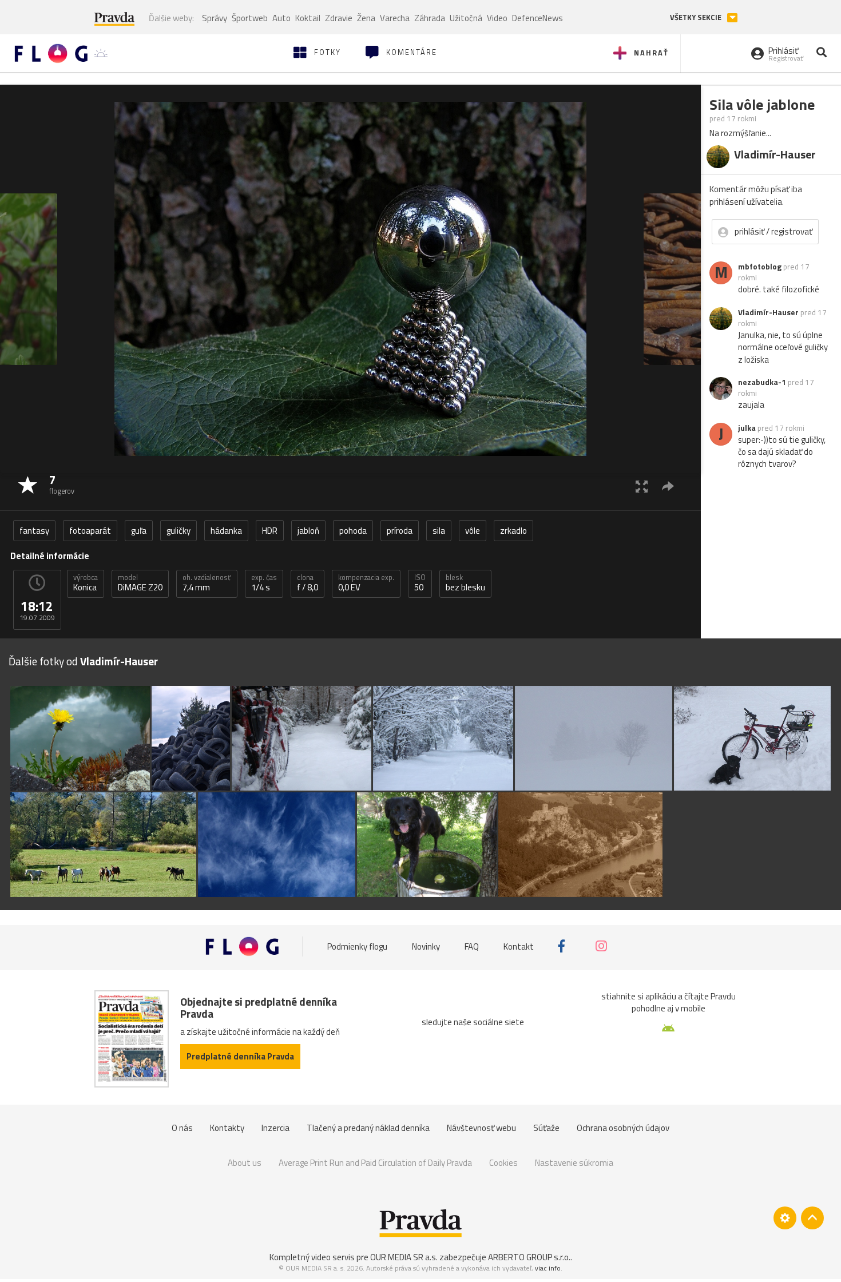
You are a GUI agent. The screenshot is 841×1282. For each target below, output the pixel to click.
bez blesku (465, 583)
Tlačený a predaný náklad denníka (368, 1128)
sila (439, 530)
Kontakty (227, 1128)
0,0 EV (366, 583)
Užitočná (466, 18)
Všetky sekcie (696, 17)
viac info (548, 1268)
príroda (399, 530)
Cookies (503, 1163)
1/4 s (264, 583)
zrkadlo (513, 530)
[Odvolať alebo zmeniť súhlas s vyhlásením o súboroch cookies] (784, 1217)
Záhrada (429, 18)
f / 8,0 (307, 583)
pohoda (353, 530)
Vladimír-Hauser (768, 312)
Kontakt (518, 945)
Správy (214, 18)
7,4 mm (207, 583)
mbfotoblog (760, 266)
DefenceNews (537, 18)
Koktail (307, 18)
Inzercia (275, 1128)
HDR (269, 530)
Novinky (426, 945)
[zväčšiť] (642, 486)
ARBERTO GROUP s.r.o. (529, 1257)
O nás (182, 1128)
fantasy (34, 530)
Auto (281, 18)
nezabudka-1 (762, 382)
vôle (472, 530)
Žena (366, 18)
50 (420, 583)
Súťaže (546, 1128)
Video (497, 18)
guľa (138, 530)
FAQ (472, 945)
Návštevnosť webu (481, 1128)
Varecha (395, 18)
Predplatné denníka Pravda (240, 1056)
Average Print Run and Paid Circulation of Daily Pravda (375, 1163)
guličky (178, 530)
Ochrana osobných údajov (623, 1128)
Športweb (250, 18)
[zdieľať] (668, 486)
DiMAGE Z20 (140, 583)
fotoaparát (90, 530)
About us (244, 1163)
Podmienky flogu (357, 945)
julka (747, 428)
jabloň (308, 530)
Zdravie (338, 18)
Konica (85, 583)
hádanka (226, 530)
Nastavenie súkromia (574, 1163)
